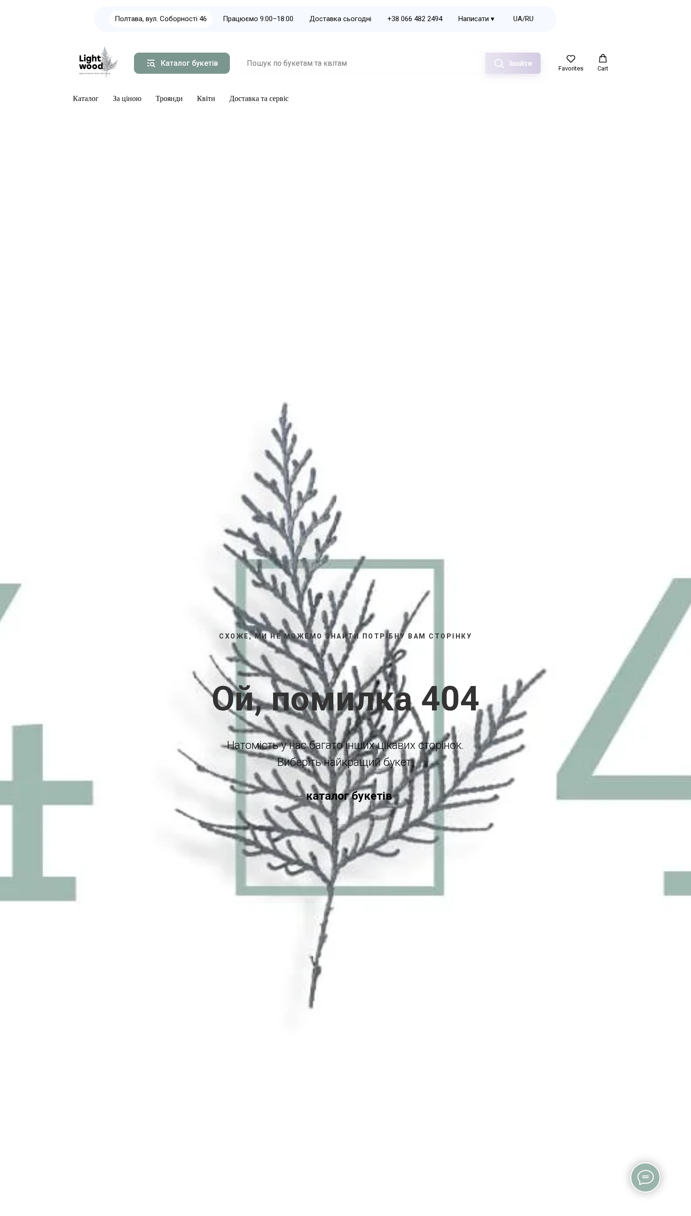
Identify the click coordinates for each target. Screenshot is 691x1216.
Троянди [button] (169, 98)
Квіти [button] (206, 98)
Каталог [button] (86, 98)
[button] (570, 63)
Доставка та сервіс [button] (259, 98)
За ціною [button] (127, 98)
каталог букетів (349, 796)
